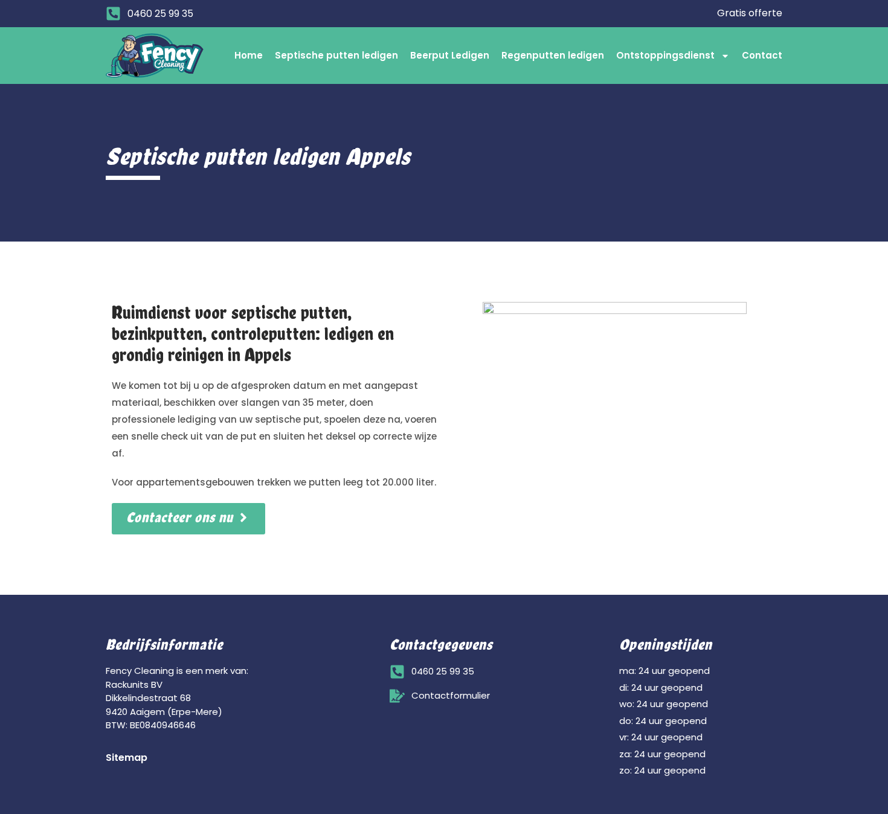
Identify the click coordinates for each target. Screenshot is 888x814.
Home (248, 55)
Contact (762, 55)
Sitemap (126, 757)
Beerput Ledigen (449, 55)
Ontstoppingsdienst (665, 55)
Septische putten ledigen (336, 55)
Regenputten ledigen (552, 55)
